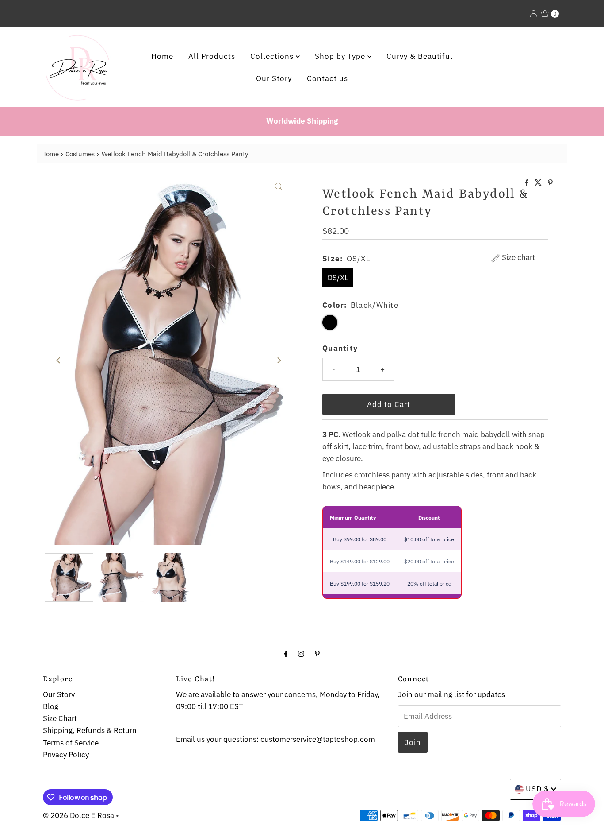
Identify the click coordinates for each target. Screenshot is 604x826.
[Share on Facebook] (527, 182)
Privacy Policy (66, 755)
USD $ (537, 789)
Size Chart (60, 718)
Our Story (274, 78)
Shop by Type (341, 56)
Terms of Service (71, 743)
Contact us (327, 78)
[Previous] (59, 360)
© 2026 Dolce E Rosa (78, 815)
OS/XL (337, 278)
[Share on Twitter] (539, 182)
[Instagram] (301, 653)
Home (162, 56)
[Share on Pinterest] (550, 182)
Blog (50, 706)
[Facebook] (286, 653)
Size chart (517, 258)
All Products (211, 56)
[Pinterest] (317, 653)
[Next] (278, 360)
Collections (273, 56)
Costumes (80, 153)
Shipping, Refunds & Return (90, 730)
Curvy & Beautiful (419, 56)
